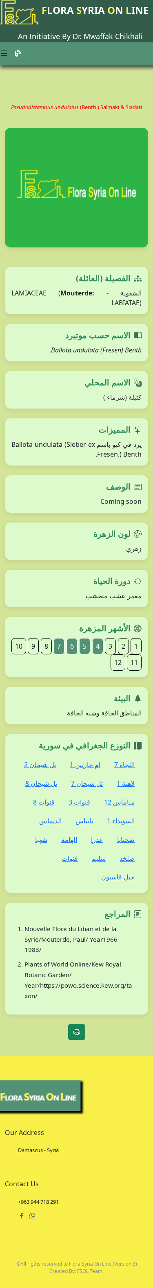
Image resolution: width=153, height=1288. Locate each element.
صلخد (127, 858)
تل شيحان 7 (87, 783)
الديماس (50, 820)
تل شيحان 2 (40, 764)
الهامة (69, 839)
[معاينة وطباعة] (76, 1032)
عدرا (97, 839)
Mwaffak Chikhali (113, 36)
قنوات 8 (44, 802)
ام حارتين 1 (85, 764)
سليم (99, 858)
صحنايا (126, 839)
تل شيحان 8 (41, 783)
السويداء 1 (121, 820)
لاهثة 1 (126, 783)
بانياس (84, 820)
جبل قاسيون (118, 877)
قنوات (70, 858)
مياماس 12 (119, 802)
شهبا (41, 839)
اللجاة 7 (124, 764)
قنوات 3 (79, 802)
